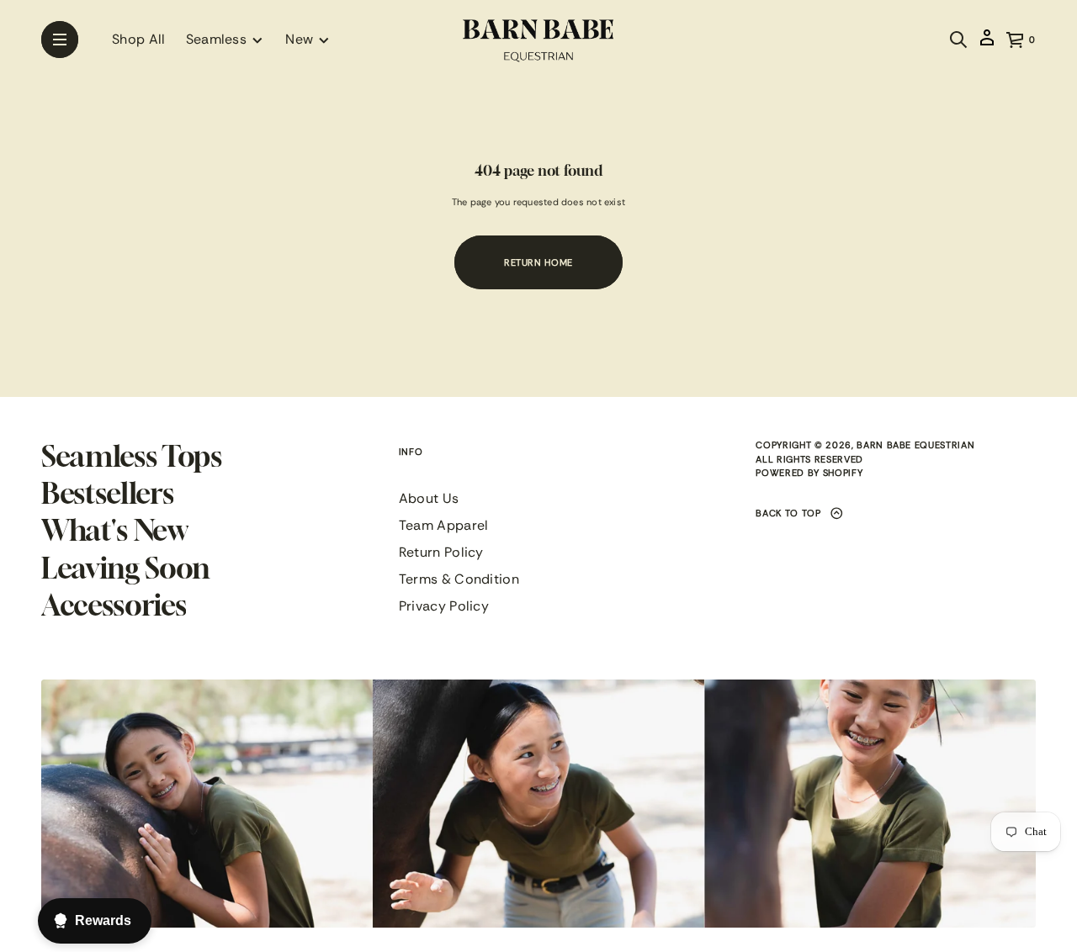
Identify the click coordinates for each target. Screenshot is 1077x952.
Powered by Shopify (809, 473)
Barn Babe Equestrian (915, 445)
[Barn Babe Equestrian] (538, 39)
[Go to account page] (987, 44)
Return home (538, 262)
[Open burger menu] (59, 39)
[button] (958, 39)
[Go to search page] (958, 39)
